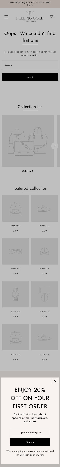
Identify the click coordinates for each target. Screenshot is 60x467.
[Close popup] (55, 381)
